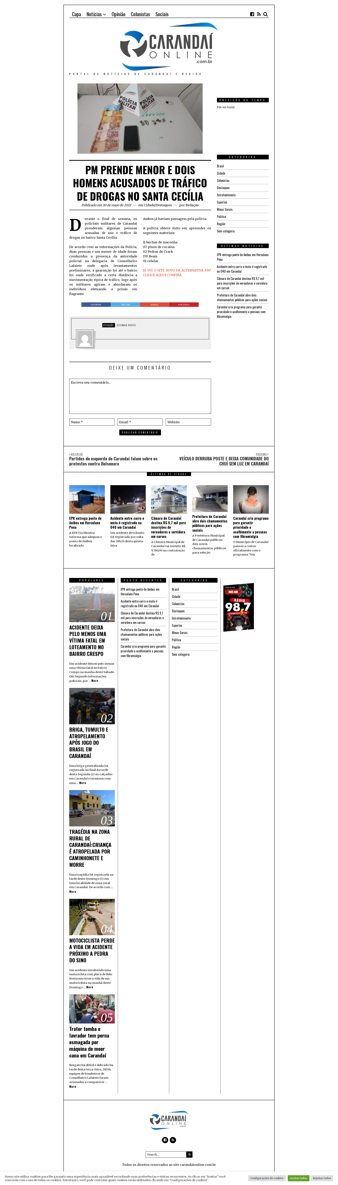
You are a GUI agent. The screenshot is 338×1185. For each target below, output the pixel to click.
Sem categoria (226, 231)
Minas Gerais (225, 209)
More (94, 681)
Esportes (222, 202)
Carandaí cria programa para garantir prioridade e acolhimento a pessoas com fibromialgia (241, 312)
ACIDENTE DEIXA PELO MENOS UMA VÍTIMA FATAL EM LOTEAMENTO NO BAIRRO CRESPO (87, 640)
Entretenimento (226, 195)
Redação (192, 205)
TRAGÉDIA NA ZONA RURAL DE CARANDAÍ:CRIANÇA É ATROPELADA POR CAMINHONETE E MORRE (90, 848)
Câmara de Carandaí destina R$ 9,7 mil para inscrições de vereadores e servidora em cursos (242, 283)
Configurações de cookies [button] (266, 1178)
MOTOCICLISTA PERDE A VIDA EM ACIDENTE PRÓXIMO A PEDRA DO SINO (92, 950)
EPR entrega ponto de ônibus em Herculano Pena (85, 523)
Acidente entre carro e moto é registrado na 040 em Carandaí (127, 523)
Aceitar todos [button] (298, 1178)
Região (221, 223)
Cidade (149, 205)
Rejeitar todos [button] (322, 1178)
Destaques (164, 205)
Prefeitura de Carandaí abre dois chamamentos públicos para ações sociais (242, 297)
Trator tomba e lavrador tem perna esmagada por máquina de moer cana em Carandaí (89, 1042)
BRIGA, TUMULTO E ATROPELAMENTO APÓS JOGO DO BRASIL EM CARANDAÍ (88, 743)
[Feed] (258, 14)
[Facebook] (252, 14)
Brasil (220, 166)
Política (221, 216)
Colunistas (223, 180)
